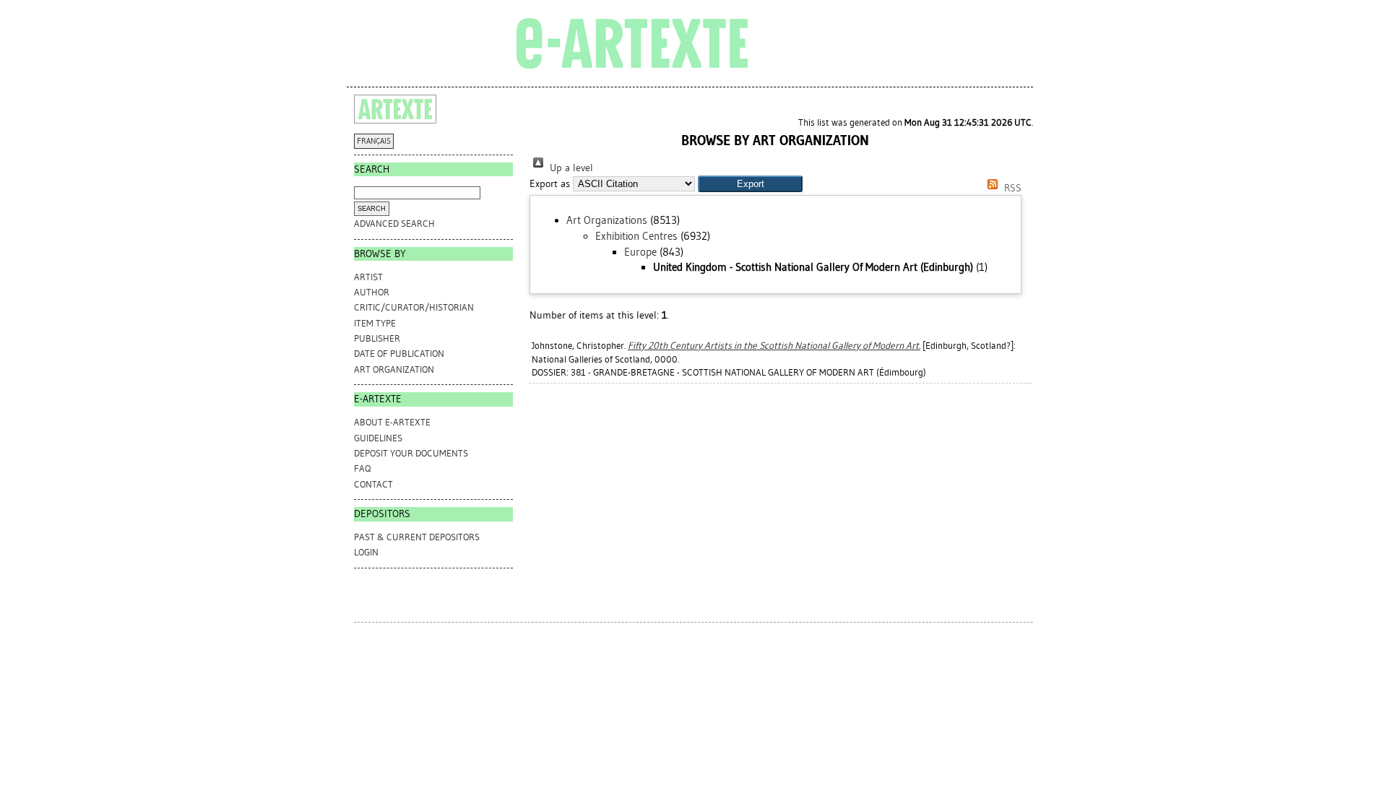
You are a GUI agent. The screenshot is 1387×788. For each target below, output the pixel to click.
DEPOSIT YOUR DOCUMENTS (411, 453)
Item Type (375, 323)
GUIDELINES (378, 438)
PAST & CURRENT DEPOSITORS (417, 537)
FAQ (362, 468)
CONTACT (373, 484)
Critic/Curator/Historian (414, 307)
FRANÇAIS (374, 141)
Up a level (570, 168)
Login (366, 552)
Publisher (377, 338)
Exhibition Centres (636, 236)
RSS (1011, 188)
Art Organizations (606, 220)
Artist (368, 277)
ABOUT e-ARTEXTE (392, 422)
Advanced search (394, 223)
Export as (550, 184)
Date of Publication (399, 353)
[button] (750, 184)
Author (371, 292)
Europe (640, 252)
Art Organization (394, 369)
